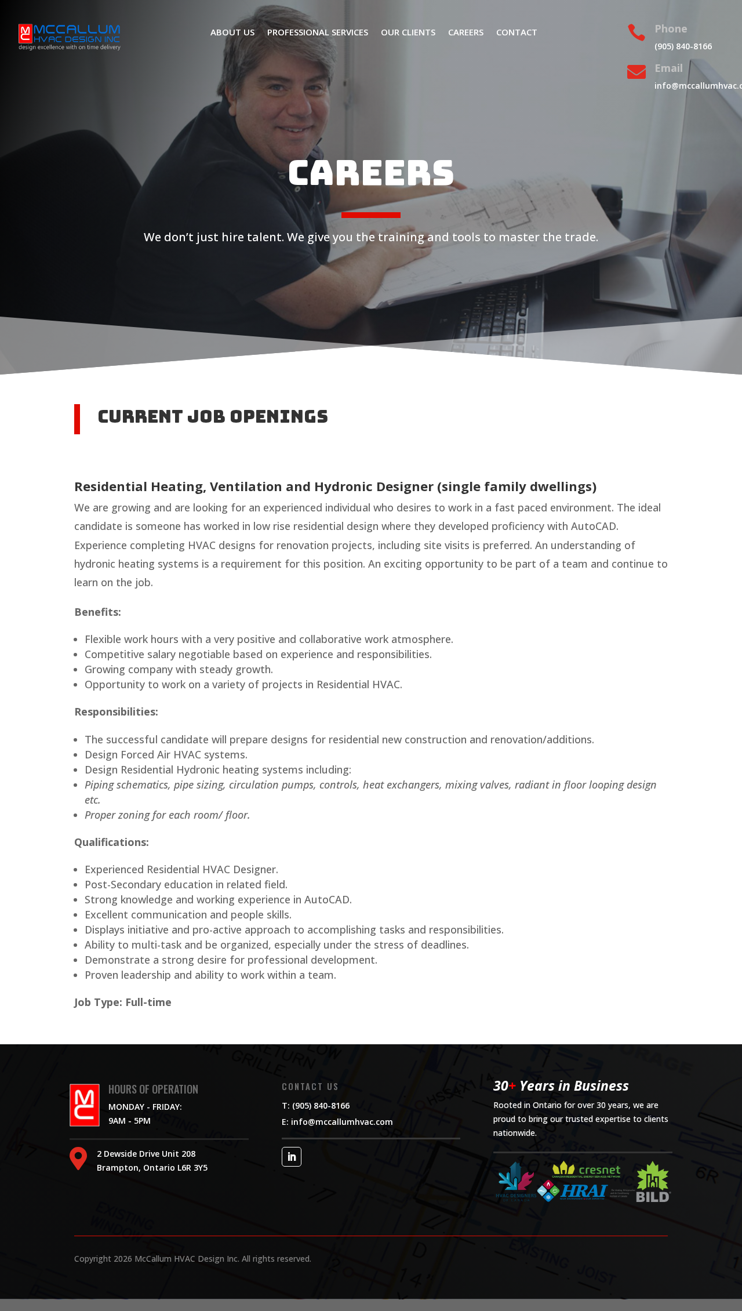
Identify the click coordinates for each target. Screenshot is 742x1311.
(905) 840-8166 (683, 46)
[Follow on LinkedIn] (291, 1157)
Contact (516, 33)
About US (232, 33)
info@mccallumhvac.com (341, 1121)
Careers (465, 33)
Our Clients (408, 33)
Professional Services (317, 33)
